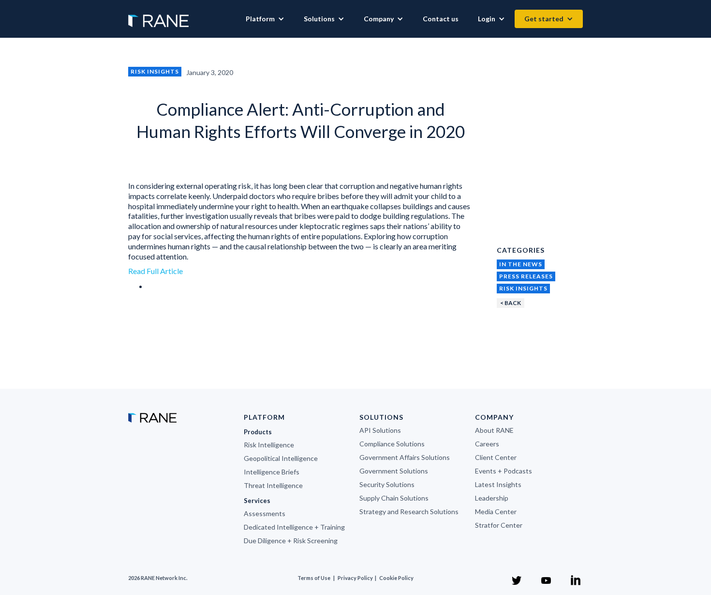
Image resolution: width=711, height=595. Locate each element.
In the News (520, 264)
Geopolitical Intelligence (281, 458)
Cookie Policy (396, 578)
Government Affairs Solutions (404, 457)
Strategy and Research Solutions (409, 511)
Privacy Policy (356, 578)
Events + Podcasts (503, 471)
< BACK (510, 302)
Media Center (496, 511)
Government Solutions (393, 471)
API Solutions (380, 430)
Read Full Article (155, 270)
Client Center (496, 457)
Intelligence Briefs (271, 472)
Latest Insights (498, 484)
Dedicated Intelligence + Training (294, 527)
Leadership (491, 498)
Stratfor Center (498, 525)
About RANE (494, 430)
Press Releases (526, 276)
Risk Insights (155, 71)
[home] (158, 16)
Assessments (264, 513)
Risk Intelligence (269, 445)
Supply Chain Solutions (394, 498)
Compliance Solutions (392, 444)
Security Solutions (387, 484)
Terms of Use (313, 578)
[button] (265, 19)
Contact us (441, 19)
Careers (487, 444)
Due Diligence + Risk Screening (291, 540)
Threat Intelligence (273, 485)
